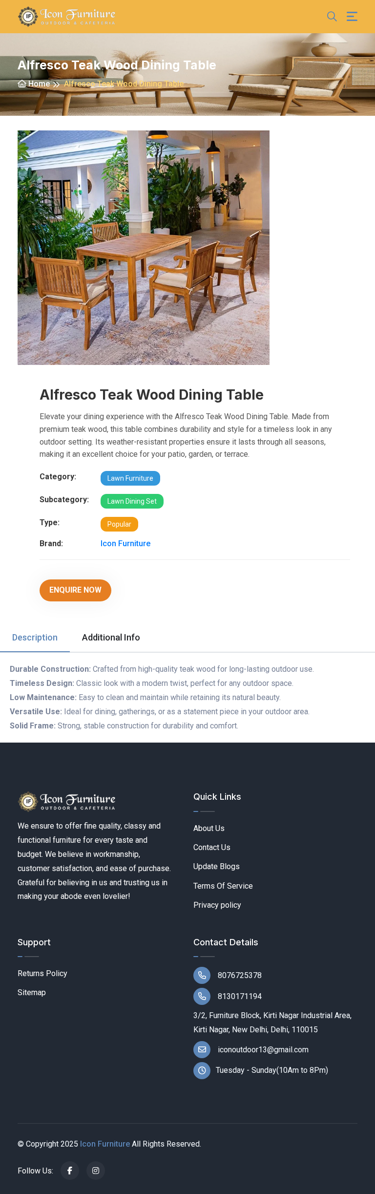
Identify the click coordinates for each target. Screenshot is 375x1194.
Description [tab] (35, 637)
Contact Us (211, 847)
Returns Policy (42, 973)
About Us (209, 828)
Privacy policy (217, 905)
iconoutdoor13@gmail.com (262, 1049)
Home (38, 83)
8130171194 (239, 996)
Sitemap (32, 992)
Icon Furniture (125, 543)
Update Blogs (216, 866)
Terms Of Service (223, 886)
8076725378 (239, 975)
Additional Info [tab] (111, 637)
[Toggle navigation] (352, 16)
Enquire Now (75, 590)
